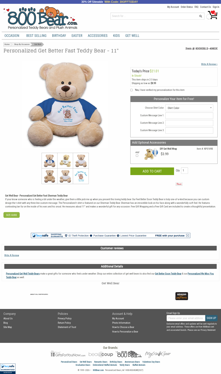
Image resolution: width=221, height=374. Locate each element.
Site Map (7, 327)
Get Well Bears (86, 362)
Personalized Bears (69, 362)
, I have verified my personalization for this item (160, 90)
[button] (8, 369)
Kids (116, 36)
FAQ (196, 7)
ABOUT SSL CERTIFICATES (39, 294)
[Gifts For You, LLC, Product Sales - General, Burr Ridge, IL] (89, 298)
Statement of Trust (67, 327)
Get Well (132, 36)
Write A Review (11, 255)
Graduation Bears (83, 365)
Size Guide (11, 215)
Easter (76, 36)
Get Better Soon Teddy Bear (168, 273)
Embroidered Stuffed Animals (105, 365)
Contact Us (205, 7)
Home (6, 44)
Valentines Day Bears (151, 362)
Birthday (59, 36)
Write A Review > (209, 64)
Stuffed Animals (138, 365)
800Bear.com (98, 370)
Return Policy (64, 322)
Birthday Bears (116, 362)
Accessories (98, 36)
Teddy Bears (124, 365)
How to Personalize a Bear (125, 331)
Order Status (187, 7)
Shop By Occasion (22, 44)
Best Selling (36, 36)
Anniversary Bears (132, 362)
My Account (173, 7)
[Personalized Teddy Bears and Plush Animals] (47, 17)
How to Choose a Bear (123, 327)
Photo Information (121, 322)
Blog (5, 322)
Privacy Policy (64, 318)
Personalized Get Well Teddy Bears (23, 273)
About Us (8, 318)
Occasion (11, 36)
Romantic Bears (100, 362)
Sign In (216, 7)
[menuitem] (12, 35)
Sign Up (211, 318)
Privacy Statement (208, 330)
